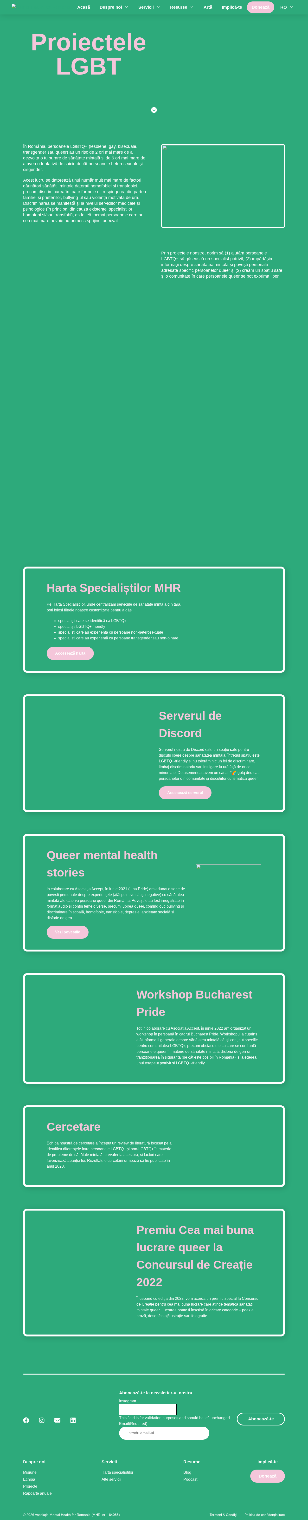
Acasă (83, 7)
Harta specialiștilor (117, 1472)
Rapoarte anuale (37, 1493)
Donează (261, 7)
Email (133, 1424)
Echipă (29, 1479)
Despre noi (111, 7)
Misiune (30, 1472)
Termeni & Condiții (223, 1515)
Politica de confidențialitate (264, 1515)
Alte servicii (111, 1479)
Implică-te (232, 7)
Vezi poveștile (67, 932)
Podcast (190, 1479)
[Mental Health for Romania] (41, 7)
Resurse (178, 7)
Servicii (146, 7)
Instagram (127, 1401)
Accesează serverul (185, 793)
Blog (187, 1472)
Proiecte (30, 1486)
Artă (208, 7)
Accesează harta (70, 653)
